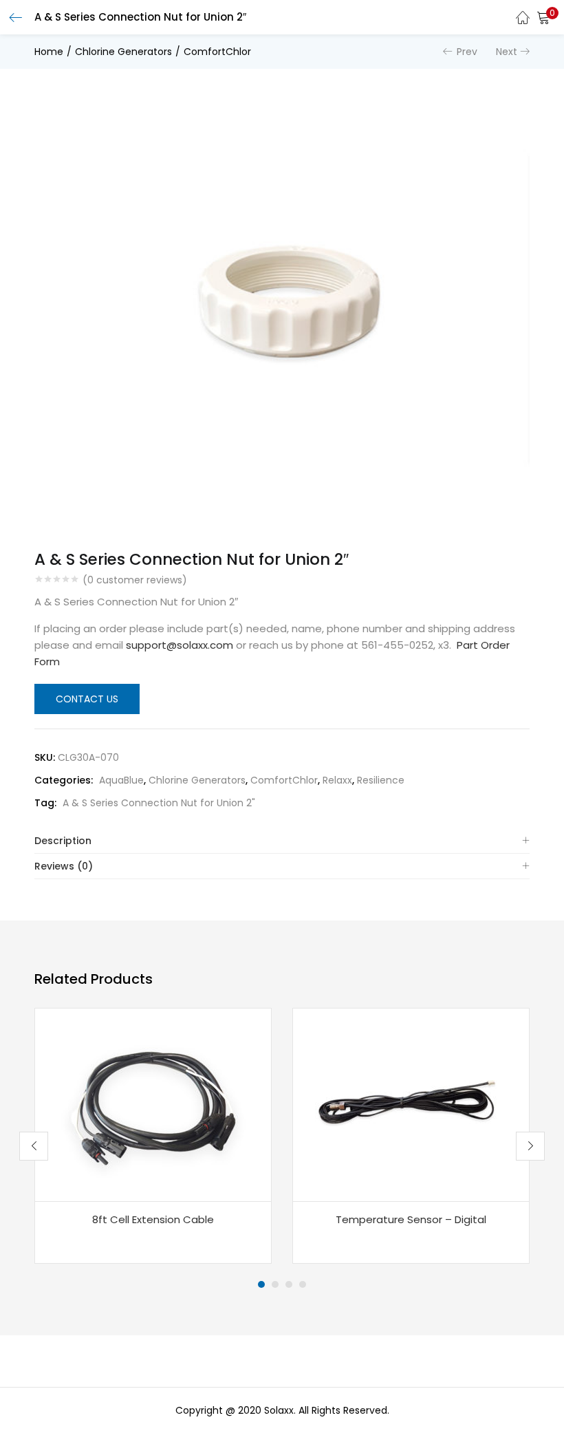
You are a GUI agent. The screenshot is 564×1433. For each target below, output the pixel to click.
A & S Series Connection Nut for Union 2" (159, 803)
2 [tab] (275, 1284)
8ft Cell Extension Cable (153, 1219)
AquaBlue (121, 780)
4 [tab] (302, 1284)
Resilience (380, 780)
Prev (467, 51)
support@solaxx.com (179, 645)
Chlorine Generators (123, 51)
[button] (543, 17)
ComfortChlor (217, 51)
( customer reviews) (135, 580)
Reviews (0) (63, 866)
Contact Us (87, 699)
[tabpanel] (153, 1136)
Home (48, 51)
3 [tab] (288, 1284)
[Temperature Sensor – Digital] (411, 1104)
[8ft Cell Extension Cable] (153, 1104)
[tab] (282, 841)
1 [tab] (261, 1284)
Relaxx (337, 780)
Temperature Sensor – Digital (411, 1219)
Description (62, 841)
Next (506, 51)
